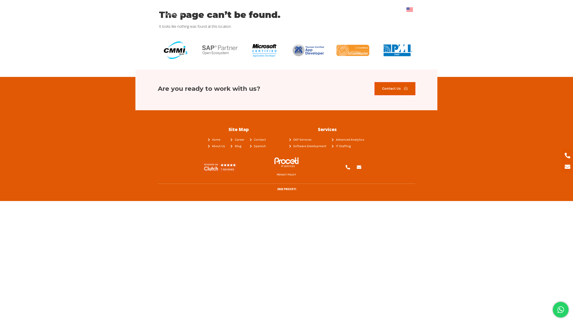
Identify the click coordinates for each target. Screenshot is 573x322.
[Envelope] (359, 167)
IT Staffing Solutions (289, 9)
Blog (345, 9)
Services (325, 9)
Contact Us (392, 88)
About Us (252, 9)
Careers (366, 9)
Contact (390, 9)
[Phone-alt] (347, 167)
